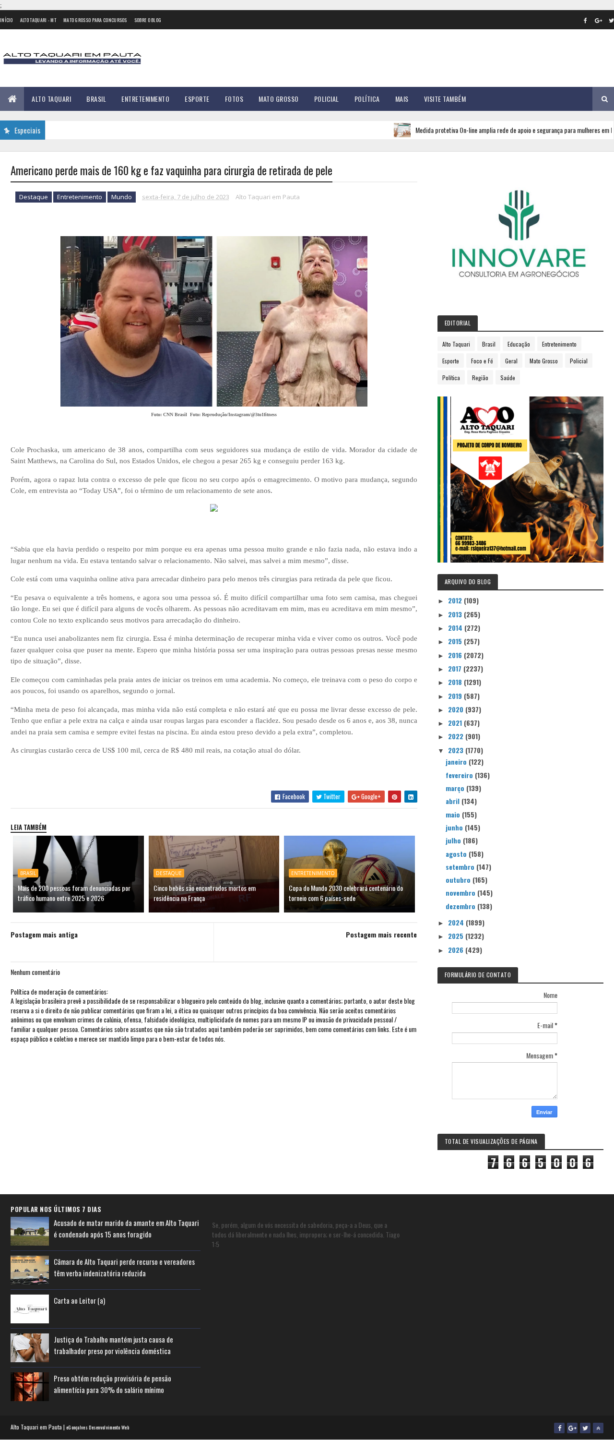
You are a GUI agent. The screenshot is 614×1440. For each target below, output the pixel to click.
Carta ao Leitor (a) (79, 1300)
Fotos (234, 99)
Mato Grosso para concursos (95, 20)
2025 (456, 936)
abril (453, 801)
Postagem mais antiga (44, 934)
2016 (456, 655)
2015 (456, 641)
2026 (456, 950)
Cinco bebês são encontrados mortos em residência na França (205, 893)
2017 (455, 668)
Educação (519, 344)
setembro (461, 867)
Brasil (96, 99)
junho (455, 827)
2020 (456, 709)
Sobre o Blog (148, 20)
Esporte (197, 99)
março (456, 788)
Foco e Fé (482, 361)
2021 (456, 723)
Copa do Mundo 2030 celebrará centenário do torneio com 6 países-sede (346, 893)
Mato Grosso (279, 99)
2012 (456, 600)
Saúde (507, 377)
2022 (456, 736)
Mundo (121, 196)
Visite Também (445, 99)
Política (367, 99)
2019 (456, 696)
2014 (456, 628)
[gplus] (598, 20)
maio (454, 814)
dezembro (461, 906)
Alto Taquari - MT (38, 20)
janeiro (457, 761)
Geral (511, 361)
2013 (456, 614)
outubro (459, 880)
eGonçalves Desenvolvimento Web (97, 1427)
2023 (456, 750)
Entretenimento (145, 99)
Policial (326, 99)
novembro (461, 893)
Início (6, 20)
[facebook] (585, 20)
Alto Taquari (51, 99)
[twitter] (585, 1428)
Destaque (33, 196)
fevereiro (460, 775)
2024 (457, 922)
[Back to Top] (598, 1428)
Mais (402, 99)
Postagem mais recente (381, 934)
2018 (456, 682)
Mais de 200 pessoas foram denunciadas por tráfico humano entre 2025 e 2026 (74, 893)
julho (454, 840)
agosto (457, 854)
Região (480, 377)
